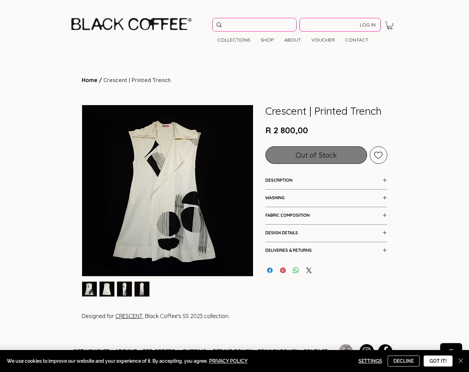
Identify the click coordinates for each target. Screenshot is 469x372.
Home (90, 80)
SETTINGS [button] (370, 361)
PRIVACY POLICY (228, 361)
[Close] (461, 361)
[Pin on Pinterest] (283, 270)
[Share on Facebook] (270, 270)
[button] (389, 26)
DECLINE (403, 361)
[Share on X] (309, 270)
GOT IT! (438, 361)
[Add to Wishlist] (379, 155)
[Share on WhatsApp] (296, 270)
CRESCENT (128, 316)
